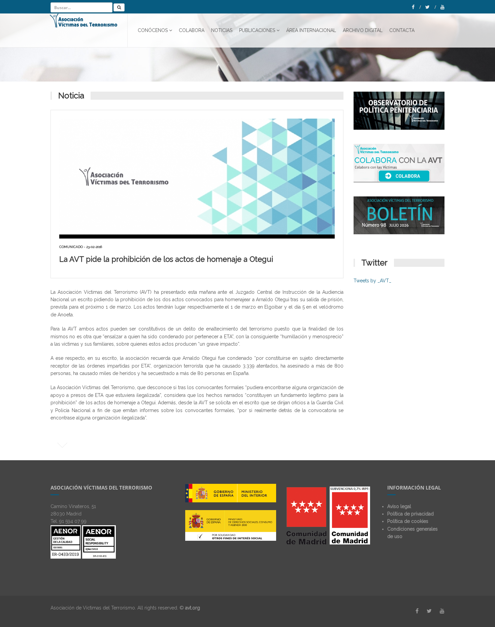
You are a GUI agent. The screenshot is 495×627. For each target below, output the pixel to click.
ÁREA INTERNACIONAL (311, 30)
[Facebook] (416, 7)
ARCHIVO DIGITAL (363, 30)
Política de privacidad (410, 513)
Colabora (191, 30)
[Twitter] (430, 7)
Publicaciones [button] (257, 30)
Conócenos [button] (153, 30)
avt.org (192, 607)
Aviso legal (399, 506)
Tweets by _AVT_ (372, 280)
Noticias (221, 30)
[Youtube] (442, 7)
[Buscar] (119, 7)
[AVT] (89, 30)
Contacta (402, 30)
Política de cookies (407, 521)
